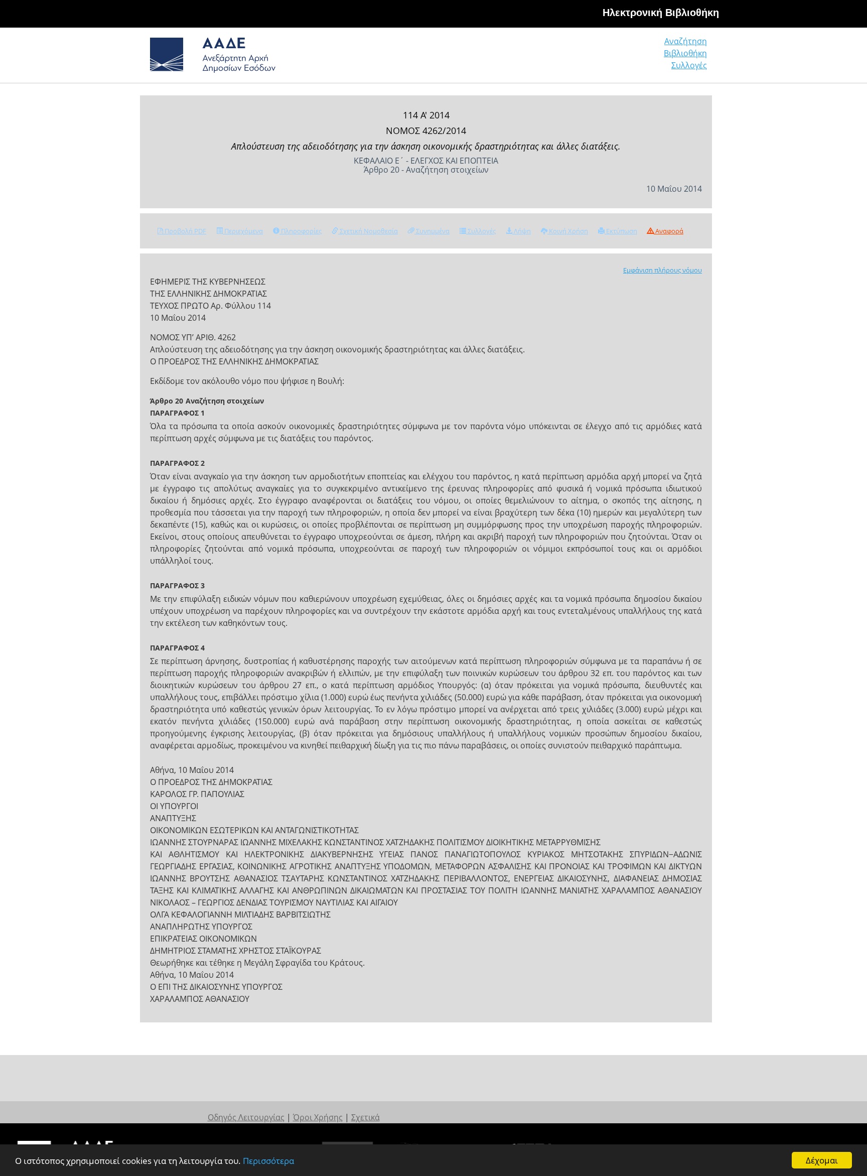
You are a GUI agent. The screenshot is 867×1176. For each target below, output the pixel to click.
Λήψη (521, 230)
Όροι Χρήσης (318, 1117)
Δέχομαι (822, 1160)
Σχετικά (365, 1117)
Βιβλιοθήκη (685, 53)
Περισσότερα (268, 1160)
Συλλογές (689, 65)
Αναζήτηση (685, 41)
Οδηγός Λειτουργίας (246, 1117)
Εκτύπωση (621, 230)
